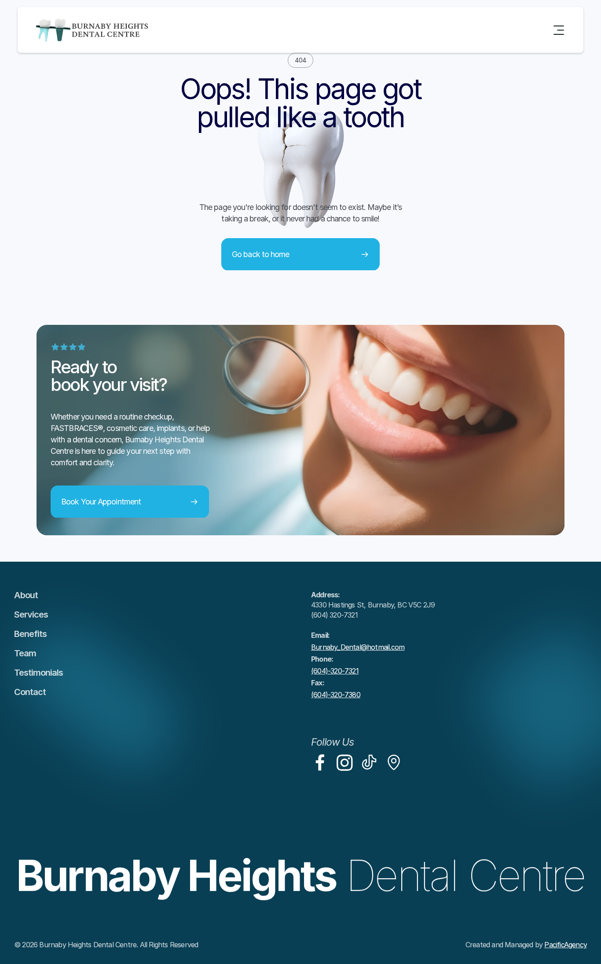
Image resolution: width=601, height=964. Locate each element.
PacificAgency (565, 944)
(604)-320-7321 (335, 670)
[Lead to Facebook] (320, 762)
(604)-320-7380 (335, 694)
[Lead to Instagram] (344, 762)
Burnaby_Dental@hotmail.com (357, 647)
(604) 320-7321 (334, 615)
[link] (320, 762)
